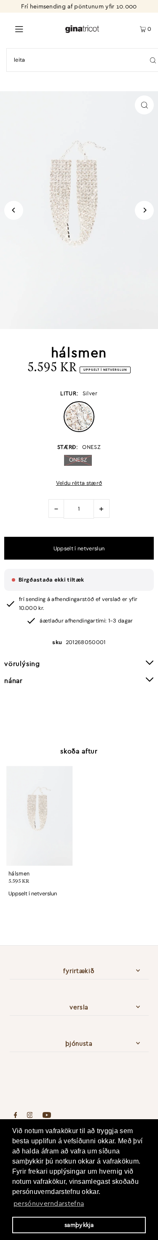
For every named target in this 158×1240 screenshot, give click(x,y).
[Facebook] (15, 1116)
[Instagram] (30, 1116)
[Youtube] (47, 1116)
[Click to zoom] (144, 104)
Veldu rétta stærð (79, 483)
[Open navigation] (32, 28)
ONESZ (78, 459)
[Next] (144, 210)
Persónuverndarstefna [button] (48, 1203)
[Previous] (13, 210)
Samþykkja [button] (79, 1225)
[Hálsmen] (39, 815)
